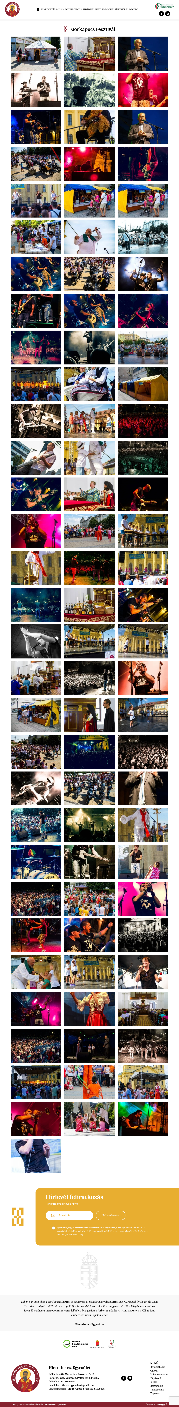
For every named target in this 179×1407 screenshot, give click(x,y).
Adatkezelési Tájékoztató (55, 1404)
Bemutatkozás (48, 9)
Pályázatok (88, 9)
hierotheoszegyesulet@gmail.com (75, 1385)
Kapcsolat (133, 9)
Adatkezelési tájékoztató (85, 1228)
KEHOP (98, 9)
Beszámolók (108, 9)
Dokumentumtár (73, 9)
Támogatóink (121, 9)
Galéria (60, 9)
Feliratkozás (111, 1215)
